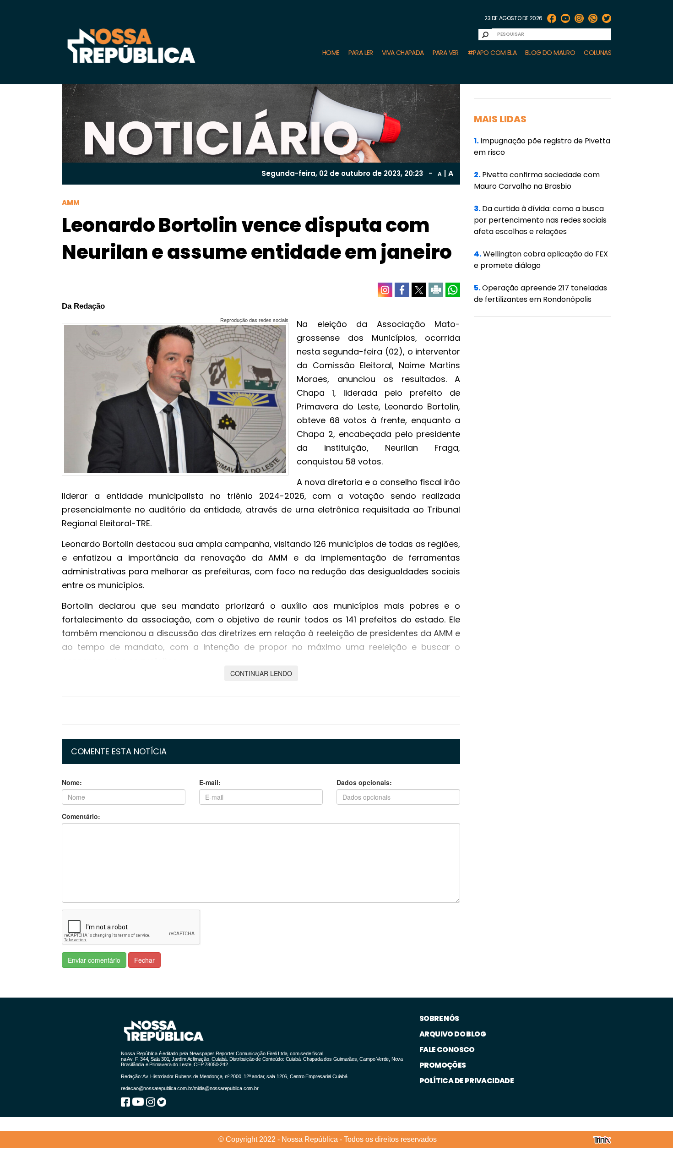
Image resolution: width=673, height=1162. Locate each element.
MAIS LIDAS (500, 119)
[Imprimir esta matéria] (436, 290)
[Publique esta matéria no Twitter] (419, 290)
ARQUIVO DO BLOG (452, 1034)
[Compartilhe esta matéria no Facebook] (402, 290)
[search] (485, 34)
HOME (331, 52)
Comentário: (81, 816)
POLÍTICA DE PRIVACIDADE (466, 1080)
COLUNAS (597, 52)
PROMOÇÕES (442, 1065)
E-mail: (210, 782)
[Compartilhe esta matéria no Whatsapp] (452, 290)
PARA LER (360, 52)
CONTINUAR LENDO (261, 673)
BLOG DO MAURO (550, 52)
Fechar (144, 960)
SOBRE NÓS (439, 1018)
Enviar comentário (94, 960)
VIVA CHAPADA (403, 52)
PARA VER (446, 52)
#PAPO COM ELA (491, 52)
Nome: (72, 782)
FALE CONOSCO (447, 1049)
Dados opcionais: (364, 782)
